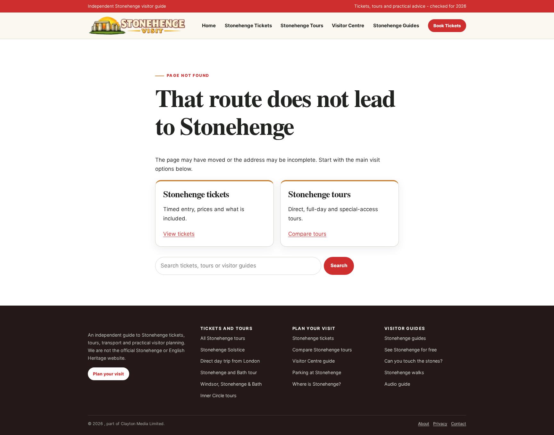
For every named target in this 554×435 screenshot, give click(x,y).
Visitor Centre (348, 25)
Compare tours (307, 234)
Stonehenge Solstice (222, 349)
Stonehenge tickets (313, 338)
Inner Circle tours (218, 395)
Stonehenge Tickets (248, 25)
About (423, 423)
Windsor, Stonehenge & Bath (231, 384)
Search (339, 265)
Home (209, 25)
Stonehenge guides (405, 338)
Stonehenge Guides (396, 25)
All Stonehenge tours (222, 338)
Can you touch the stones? (413, 361)
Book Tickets (447, 25)
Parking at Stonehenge (316, 372)
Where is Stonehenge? (316, 384)
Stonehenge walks (404, 372)
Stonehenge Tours (302, 25)
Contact (458, 423)
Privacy (440, 423)
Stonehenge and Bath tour (228, 372)
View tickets (179, 234)
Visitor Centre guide (313, 361)
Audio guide (397, 384)
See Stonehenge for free (410, 349)
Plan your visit (108, 373)
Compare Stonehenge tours (322, 349)
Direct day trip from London (230, 361)
